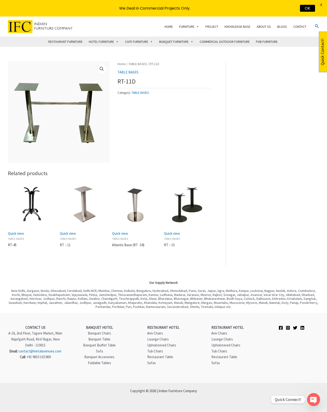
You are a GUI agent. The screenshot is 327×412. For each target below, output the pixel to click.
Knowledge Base (237, 26)
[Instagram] (288, 328)
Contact (299, 26)
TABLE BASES (138, 64)
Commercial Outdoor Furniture (225, 41)
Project (211, 26)
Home (168, 26)
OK (307, 8)
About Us (264, 26)
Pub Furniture (267, 41)
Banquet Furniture (174, 41)
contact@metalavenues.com (39, 351)
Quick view (16, 233)
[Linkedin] (302, 328)
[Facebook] (281, 328)
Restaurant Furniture (65, 41)
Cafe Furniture (136, 41)
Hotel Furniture (101, 41)
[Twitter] (295, 328)
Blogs (282, 26)
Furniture (186, 26)
